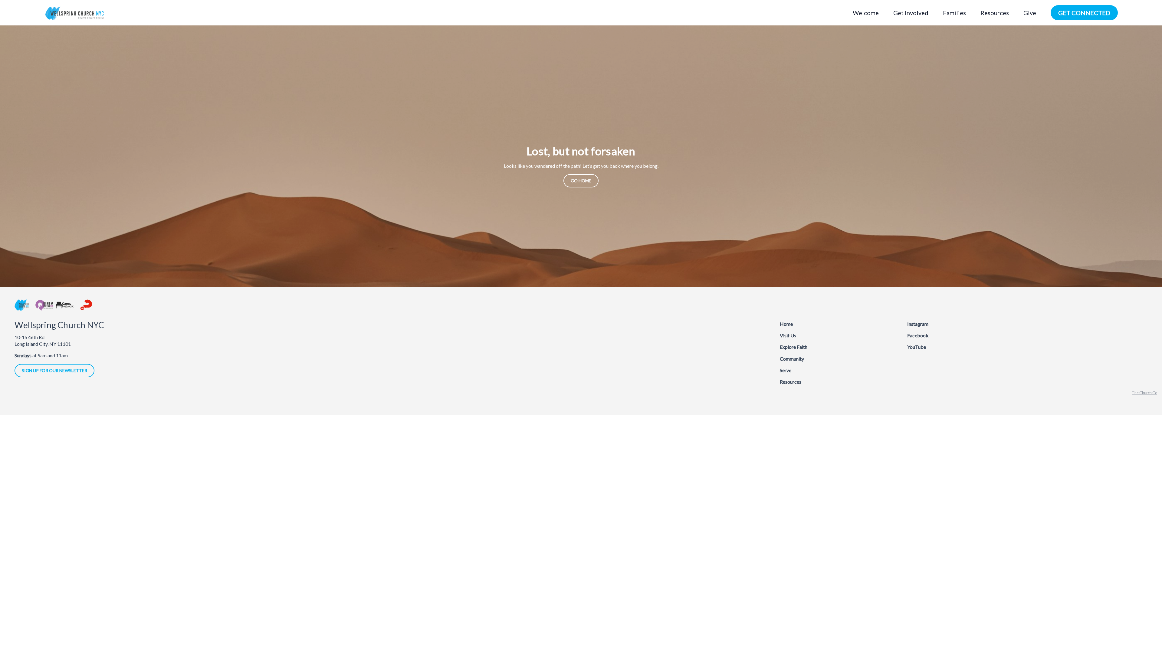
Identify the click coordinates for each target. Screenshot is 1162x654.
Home (786, 324)
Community (792, 359)
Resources (790, 382)
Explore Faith (793, 347)
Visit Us (788, 335)
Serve (785, 370)
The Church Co (1144, 392)
